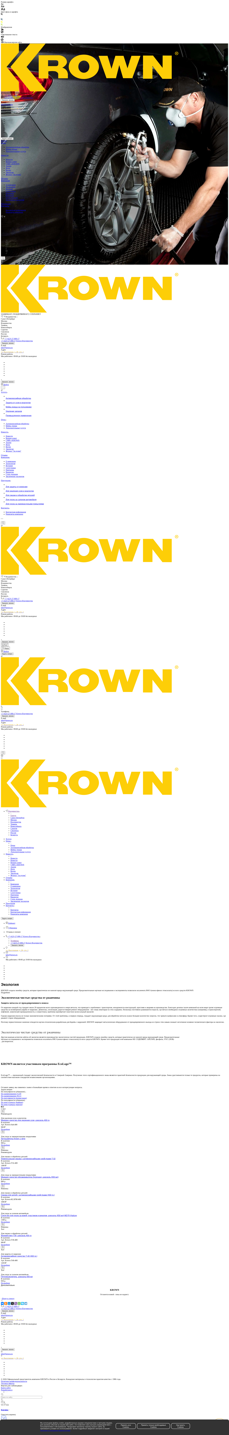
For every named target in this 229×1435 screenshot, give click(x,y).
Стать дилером (12, 198)
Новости (4, 155)
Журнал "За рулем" (13, 175)
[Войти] (2, 261)
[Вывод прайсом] (4, 1109)
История (9, 189)
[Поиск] (3, 258)
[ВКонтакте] (7, 240)
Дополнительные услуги (16, 151)
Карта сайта (6, 1388)
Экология (9, 172)
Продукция (6, 204)
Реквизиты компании (14, 212)
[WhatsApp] (19, 1303)
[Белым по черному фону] (1, 17)
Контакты (5, 206)
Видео (8, 170)
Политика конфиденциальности (14, 1381)
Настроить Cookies (180, 1426)
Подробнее (5, 1129)
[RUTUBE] (7, 242)
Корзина (5, 1410)
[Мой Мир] (9, 1303)
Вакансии (10, 196)
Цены (3, 143)
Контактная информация (16, 210)
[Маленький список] (2, 1107)
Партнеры (10, 193)
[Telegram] (6, 245)
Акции (8, 166)
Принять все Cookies (126, 1426)
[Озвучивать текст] (2, 37)
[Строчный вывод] (3, 1109)
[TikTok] (6, 253)
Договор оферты (7, 1383)
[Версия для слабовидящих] (5, 644)
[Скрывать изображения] (2, 32)
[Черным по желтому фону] (1, 22)
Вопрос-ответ (11, 162)
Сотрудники (11, 191)
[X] (12, 1303)
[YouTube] (7, 247)
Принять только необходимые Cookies (153, 1426)
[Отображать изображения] (2, 30)
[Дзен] (7, 251)
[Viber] (15, 1303)
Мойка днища (11, 149)
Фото (8, 168)
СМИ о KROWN (12, 164)
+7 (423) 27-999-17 (12, 96)
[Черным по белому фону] (1, 14)
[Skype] (22, 1303)
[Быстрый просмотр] (3, 1111)
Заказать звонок (8, 100)
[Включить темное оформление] (3, 387)
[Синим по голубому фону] (1, 20)
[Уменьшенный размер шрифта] (2, 4)
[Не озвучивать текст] (2, 40)
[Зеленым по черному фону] (1, 25)
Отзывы (4, 179)
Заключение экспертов (15, 200)
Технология (10, 187)
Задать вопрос (7, 139)
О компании (11, 185)
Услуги (4, 141)
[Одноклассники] (6, 249)
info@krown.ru (7, 104)
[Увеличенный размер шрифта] (3, 10)
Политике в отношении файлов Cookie (55, 1430)
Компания (5, 181)
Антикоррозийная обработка (17, 147)
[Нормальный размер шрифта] (2, 7)
